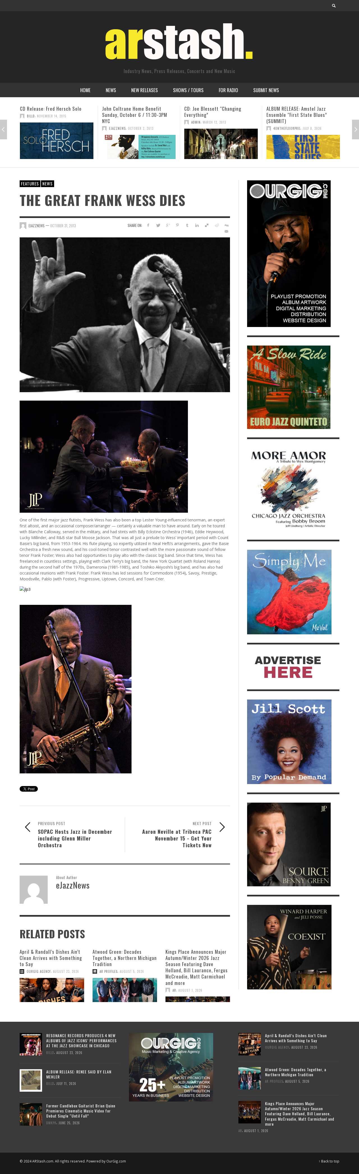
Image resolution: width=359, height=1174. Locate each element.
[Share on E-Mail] (226, 231)
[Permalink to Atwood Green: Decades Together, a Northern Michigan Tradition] (125, 990)
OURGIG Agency (39, 971)
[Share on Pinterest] (177, 225)
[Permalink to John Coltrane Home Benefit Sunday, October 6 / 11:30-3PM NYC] (56, 147)
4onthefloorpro (204, 128)
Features (30, 183)
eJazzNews (35, 128)
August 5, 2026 (132, 971)
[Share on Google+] (168, 225)
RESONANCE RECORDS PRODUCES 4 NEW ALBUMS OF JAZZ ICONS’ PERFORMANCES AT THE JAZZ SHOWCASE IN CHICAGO (81, 1040)
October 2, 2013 (58, 128)
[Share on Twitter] (158, 225)
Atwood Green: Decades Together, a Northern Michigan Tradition (125, 958)
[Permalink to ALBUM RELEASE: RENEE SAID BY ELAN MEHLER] (31, 1079)
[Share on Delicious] (207, 225)
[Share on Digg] (226, 225)
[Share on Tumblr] (187, 225)
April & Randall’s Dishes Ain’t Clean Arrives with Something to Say (51, 958)
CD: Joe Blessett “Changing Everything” (130, 111)
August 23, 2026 (66, 971)
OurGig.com (116, 1161)
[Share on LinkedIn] (197, 225)
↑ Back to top (329, 1161)
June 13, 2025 (294, 122)
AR (174, 990)
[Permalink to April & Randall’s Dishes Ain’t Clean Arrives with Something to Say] (52, 990)
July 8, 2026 (230, 128)
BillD (277, 122)
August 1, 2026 (190, 990)
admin (113, 122)
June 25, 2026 (69, 1122)
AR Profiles (109, 971)
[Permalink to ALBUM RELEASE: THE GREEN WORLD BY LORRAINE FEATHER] (303, 144)
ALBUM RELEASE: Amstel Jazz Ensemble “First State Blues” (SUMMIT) (214, 114)
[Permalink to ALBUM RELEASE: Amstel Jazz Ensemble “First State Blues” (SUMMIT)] (221, 147)
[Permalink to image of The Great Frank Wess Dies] (125, 314)
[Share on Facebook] (148, 225)
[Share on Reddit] (216, 225)
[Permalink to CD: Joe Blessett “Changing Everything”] (139, 144)
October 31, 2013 (63, 225)
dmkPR (51, 1122)
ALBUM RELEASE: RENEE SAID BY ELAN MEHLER (78, 1074)
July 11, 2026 (66, 1083)
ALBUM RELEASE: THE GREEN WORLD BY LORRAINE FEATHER (302, 111)
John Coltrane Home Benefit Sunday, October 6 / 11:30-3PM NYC (52, 114)
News (47, 183)
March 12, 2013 (132, 122)
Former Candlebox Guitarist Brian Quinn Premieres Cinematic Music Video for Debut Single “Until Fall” (80, 1111)
